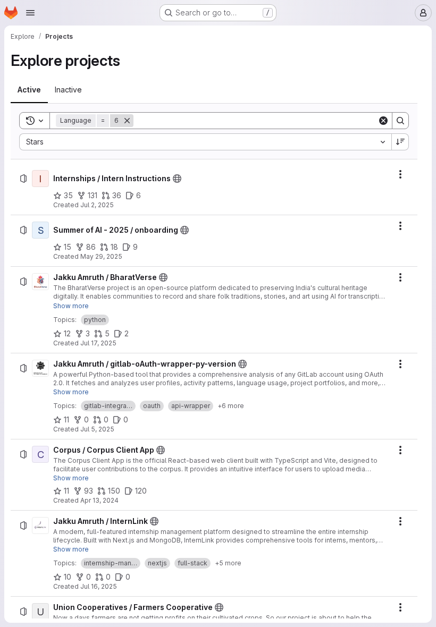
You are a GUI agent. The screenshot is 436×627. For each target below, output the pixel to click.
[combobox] (205, 141)
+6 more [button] (230, 406)
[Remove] (127, 120)
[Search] (400, 120)
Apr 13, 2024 (99, 500)
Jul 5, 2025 (97, 429)
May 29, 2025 (101, 256)
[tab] (29, 90)
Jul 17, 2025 (98, 343)
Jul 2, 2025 (97, 205)
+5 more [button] (228, 563)
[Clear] (383, 120)
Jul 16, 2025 (98, 586)
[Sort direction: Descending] (400, 141)
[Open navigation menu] (30, 12)
